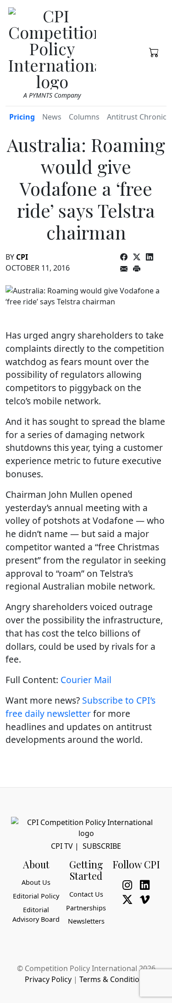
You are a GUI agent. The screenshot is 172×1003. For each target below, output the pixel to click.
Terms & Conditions (113, 979)
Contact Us (86, 894)
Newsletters (86, 921)
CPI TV (62, 846)
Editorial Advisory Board (36, 914)
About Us (36, 882)
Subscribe (102, 846)
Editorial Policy (36, 896)
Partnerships (86, 908)
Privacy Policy (48, 979)
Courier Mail (86, 680)
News (51, 117)
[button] (154, 52)
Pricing (22, 117)
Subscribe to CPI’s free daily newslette (80, 707)
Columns (84, 117)
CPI (22, 257)
